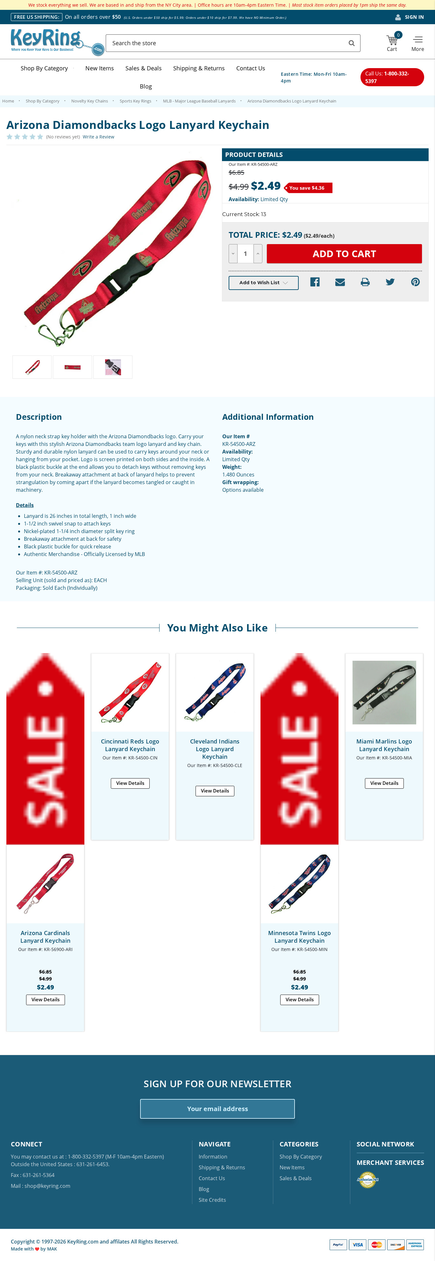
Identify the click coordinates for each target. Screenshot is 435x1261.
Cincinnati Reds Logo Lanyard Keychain (130, 745)
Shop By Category (44, 68)
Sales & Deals (143, 68)
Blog (146, 86)
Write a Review (98, 137)
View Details (46, 999)
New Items (99, 68)
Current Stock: (244, 214)
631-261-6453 (92, 1164)
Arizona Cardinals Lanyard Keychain (45, 936)
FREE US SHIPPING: (36, 17)
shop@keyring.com (47, 1185)
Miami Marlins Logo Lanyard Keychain (384, 745)
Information (213, 1156)
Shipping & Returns (199, 68)
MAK (52, 1249)
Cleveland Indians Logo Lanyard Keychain (214, 748)
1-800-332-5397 (86, 1156)
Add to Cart (300, 890)
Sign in (414, 17)
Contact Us (250, 68)
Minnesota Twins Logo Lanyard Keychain (299, 936)
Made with (23, 1249)
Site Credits (212, 1199)
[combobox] (233, 43)
